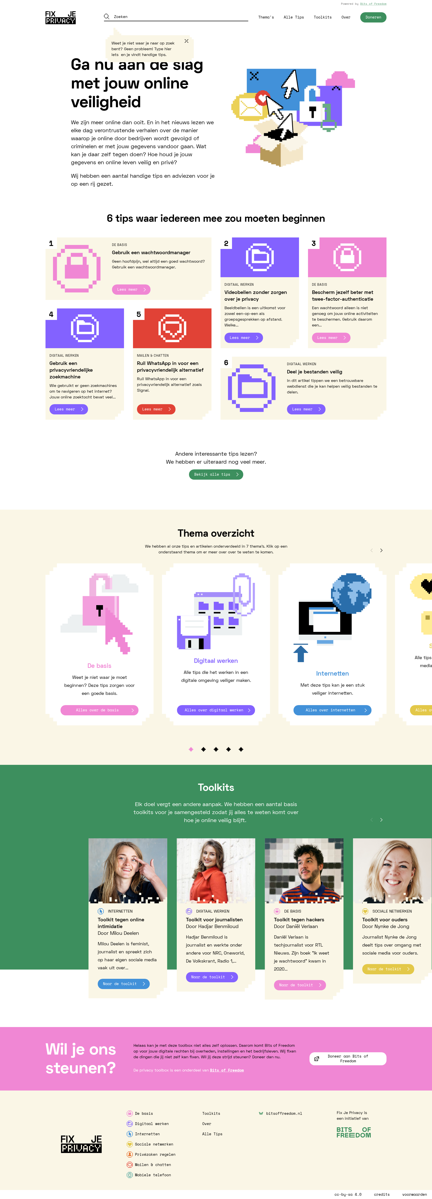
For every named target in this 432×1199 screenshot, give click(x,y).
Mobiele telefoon (153, 1175)
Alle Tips (294, 17)
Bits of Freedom (373, 4)
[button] (371, 550)
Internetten (147, 1134)
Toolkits (323, 17)
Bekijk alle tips (212, 474)
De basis (144, 1113)
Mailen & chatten (153, 1164)
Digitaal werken (152, 1123)
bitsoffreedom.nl (284, 1113)
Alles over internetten (330, 710)
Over (346, 17)
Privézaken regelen (155, 1154)
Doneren (373, 17)
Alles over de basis (97, 710)
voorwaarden (414, 1194)
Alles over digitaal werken (214, 710)
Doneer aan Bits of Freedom (348, 1059)
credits (382, 1194)
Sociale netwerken (154, 1144)
